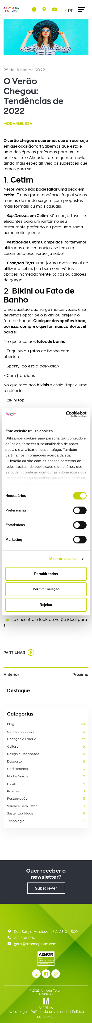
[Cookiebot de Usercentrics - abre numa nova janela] (66, 414)
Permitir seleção (46, 589)
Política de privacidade (50, 1012)
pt (69, 24)
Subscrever (46, 888)
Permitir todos (46, 574)
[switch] (80, 510)
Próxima (80, 674)
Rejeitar (46, 605)
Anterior (11, 674)
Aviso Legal (17, 1012)
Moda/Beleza (18, 123)
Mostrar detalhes (63, 559)
